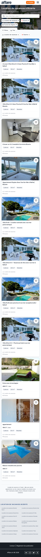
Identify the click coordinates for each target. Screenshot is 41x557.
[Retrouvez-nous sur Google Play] (26, 552)
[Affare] (6, 2)
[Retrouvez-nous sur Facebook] (37, 552)
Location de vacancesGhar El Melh (9, 517)
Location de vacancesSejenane (10, 531)
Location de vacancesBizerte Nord (9, 508)
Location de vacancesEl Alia (29, 513)
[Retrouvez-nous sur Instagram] (29, 552)
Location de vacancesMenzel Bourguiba (29, 521)
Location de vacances (11, 20)
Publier (31, 2)
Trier (13, 30)
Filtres (6, 30)
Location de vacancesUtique (9, 534)
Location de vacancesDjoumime (10, 513)
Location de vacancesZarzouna (30, 534)
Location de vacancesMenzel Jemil (9, 526)
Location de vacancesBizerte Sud (30, 508)
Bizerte (26, 20)
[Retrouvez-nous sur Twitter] (33, 552)
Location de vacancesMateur (9, 521)
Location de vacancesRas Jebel (30, 526)
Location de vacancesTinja (29, 531)
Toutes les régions (10, 24)
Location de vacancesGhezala (29, 516)
